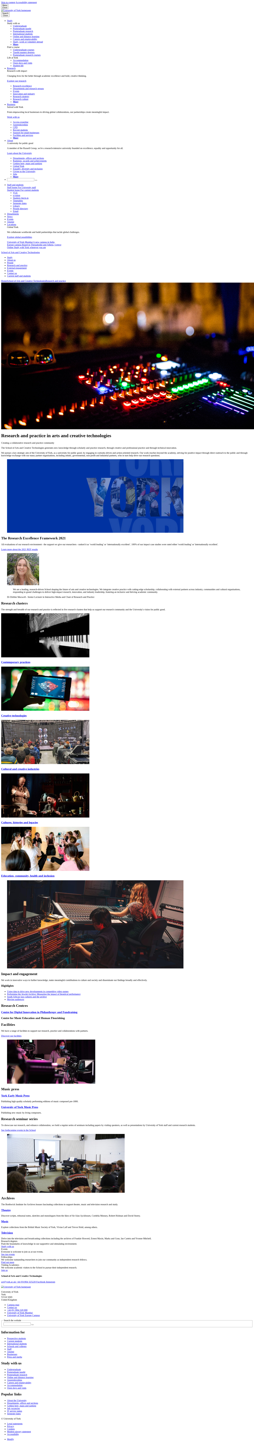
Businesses (12, 1354)
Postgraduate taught (16, 1372)
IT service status (14, 1411)
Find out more (7, 1262)
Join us (4, 1270)
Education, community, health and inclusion (28, 875)
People (10, 262)
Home (4, 281)
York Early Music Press (15, 1095)
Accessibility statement (26, 2)
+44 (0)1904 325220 (26, 1282)
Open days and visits (16, 1388)
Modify (10, 1439)
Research (11, 68)
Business (11, 104)
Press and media (14, 1357)
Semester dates (14, 1413)
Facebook (41, 1282)
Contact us (12, 273)
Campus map (13, 1305)
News (9, 216)
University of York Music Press (19, 1107)
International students (17, 1343)
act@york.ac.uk (8, 1282)
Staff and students (15, 185)
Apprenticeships (14, 1380)
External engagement (17, 268)
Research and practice (17, 265)
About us (11, 260)
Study (9, 20)
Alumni (10, 222)
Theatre (6, 1210)
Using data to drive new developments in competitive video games (37, 991)
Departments (13, 214)
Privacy (10, 1426)
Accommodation (14, 1385)
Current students (14, 1341)
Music (4, 1221)
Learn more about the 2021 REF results (19, 549)
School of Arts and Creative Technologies (20, 252)
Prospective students (16, 1338)
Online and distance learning (20, 1377)
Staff (9, 1349)
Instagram (50, 1282)
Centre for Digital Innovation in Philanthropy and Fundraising (39, 1012)
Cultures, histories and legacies (19, 822)
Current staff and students (19, 276)
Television (7, 1232)
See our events (8, 1254)
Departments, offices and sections (22, 1403)
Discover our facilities (11, 1036)
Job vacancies (13, 1408)
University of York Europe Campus (23, 1315)
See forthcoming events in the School (18, 1130)
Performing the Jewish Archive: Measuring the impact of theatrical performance (44, 994)
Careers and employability (19, 1382)
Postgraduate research (17, 1374)
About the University (17, 1400)
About (10, 140)
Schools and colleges (16, 1346)
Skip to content (8, 2)
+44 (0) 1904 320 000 (17, 1310)
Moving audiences (15, 999)
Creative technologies (14, 715)
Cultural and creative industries (20, 769)
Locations (11, 224)
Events (10, 219)
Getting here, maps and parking (21, 1405)
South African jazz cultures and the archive (27, 997)
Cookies (11, 1429)
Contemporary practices (15, 662)
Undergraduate (14, 1369)
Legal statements (14, 1423)
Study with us (7, 1246)
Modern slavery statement (19, 1431)
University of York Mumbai (20, 1312)
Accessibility (13, 1434)
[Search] (36, 180)
